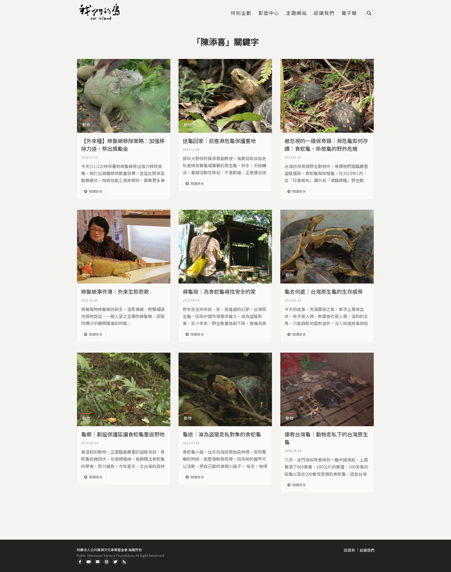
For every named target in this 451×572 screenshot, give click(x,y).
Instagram (106, 561)
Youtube (89, 561)
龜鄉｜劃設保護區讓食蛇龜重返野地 (123, 434)
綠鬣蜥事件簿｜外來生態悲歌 (115, 291)
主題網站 (296, 13)
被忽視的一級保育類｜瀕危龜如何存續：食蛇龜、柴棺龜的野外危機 (326, 144)
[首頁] (100, 11)
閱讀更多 (96, 191)
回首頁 (349, 550)
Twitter (115, 561)
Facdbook (80, 561)
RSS (124, 561)
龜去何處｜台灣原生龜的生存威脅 (323, 291)
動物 (86, 124)
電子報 (349, 13)
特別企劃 (241, 13)
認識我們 (324, 13)
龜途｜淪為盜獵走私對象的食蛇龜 (222, 434)
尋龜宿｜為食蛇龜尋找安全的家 (219, 291)
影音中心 (268, 13)
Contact (97, 561)
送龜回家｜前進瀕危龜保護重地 (219, 140)
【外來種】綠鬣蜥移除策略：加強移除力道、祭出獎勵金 (123, 144)
